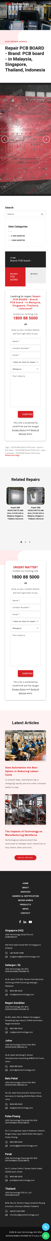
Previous (5, 139)
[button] (44, 5)
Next (46, 139)
